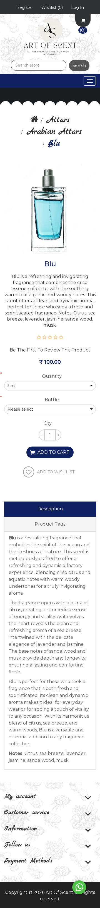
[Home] (34, 120)
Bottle (52, 399)
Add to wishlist (55, 471)
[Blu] (50, 208)
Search (79, 65)
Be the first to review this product (50, 350)
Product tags (50, 524)
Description (50, 508)
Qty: (48, 423)
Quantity (52, 376)
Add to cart (53, 452)
